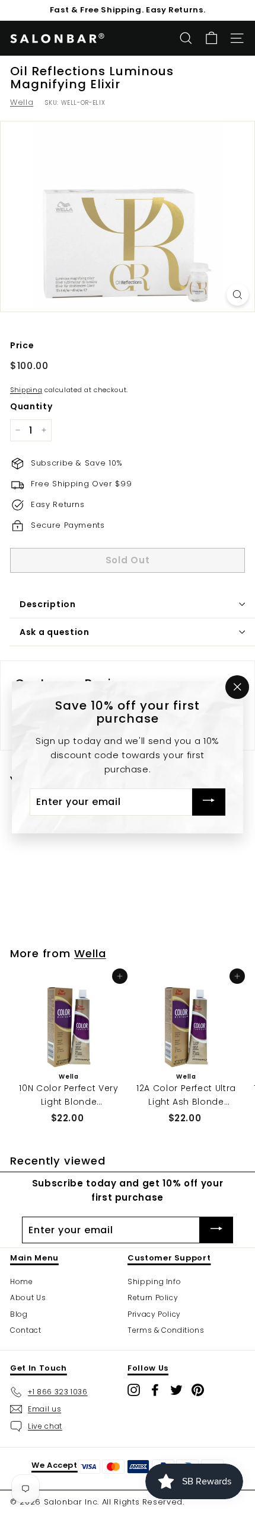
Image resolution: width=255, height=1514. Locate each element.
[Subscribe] (208, 801)
